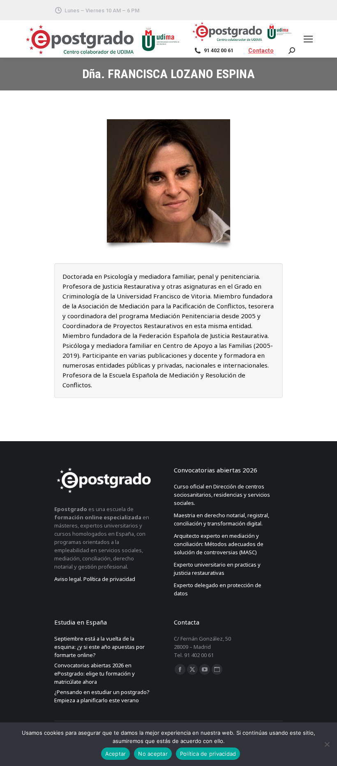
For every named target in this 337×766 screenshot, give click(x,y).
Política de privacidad (208, 753)
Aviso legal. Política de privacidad (94, 579)
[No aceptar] (327, 744)
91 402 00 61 (218, 50)
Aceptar (115, 753)
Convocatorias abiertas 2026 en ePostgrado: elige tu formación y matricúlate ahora (94, 673)
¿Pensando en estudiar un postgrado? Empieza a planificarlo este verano (102, 696)
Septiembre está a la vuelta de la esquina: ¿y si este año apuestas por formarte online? (99, 647)
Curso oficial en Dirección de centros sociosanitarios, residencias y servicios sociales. (222, 495)
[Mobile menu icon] (309, 39)
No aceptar (153, 753)
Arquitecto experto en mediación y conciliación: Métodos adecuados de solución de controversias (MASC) (218, 544)
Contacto (261, 50)
